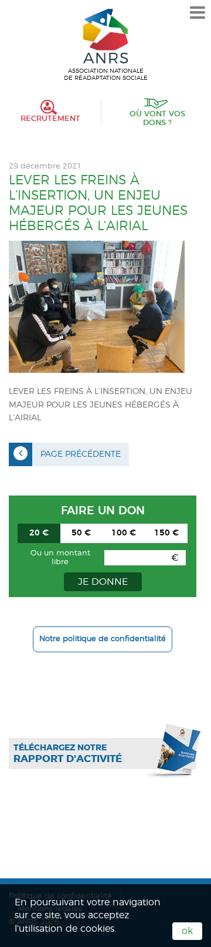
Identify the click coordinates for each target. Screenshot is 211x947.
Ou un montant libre (60, 558)
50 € (81, 533)
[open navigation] (197, 13)
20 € (39, 533)
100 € (123, 533)
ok (187, 931)
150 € (166, 533)
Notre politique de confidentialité (102, 639)
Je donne (103, 582)
